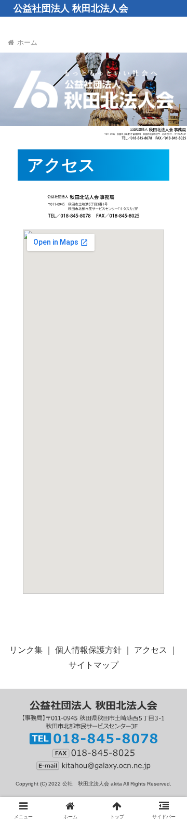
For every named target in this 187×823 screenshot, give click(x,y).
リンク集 (26, 649)
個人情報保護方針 (88, 649)
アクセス (150, 649)
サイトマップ (93, 665)
